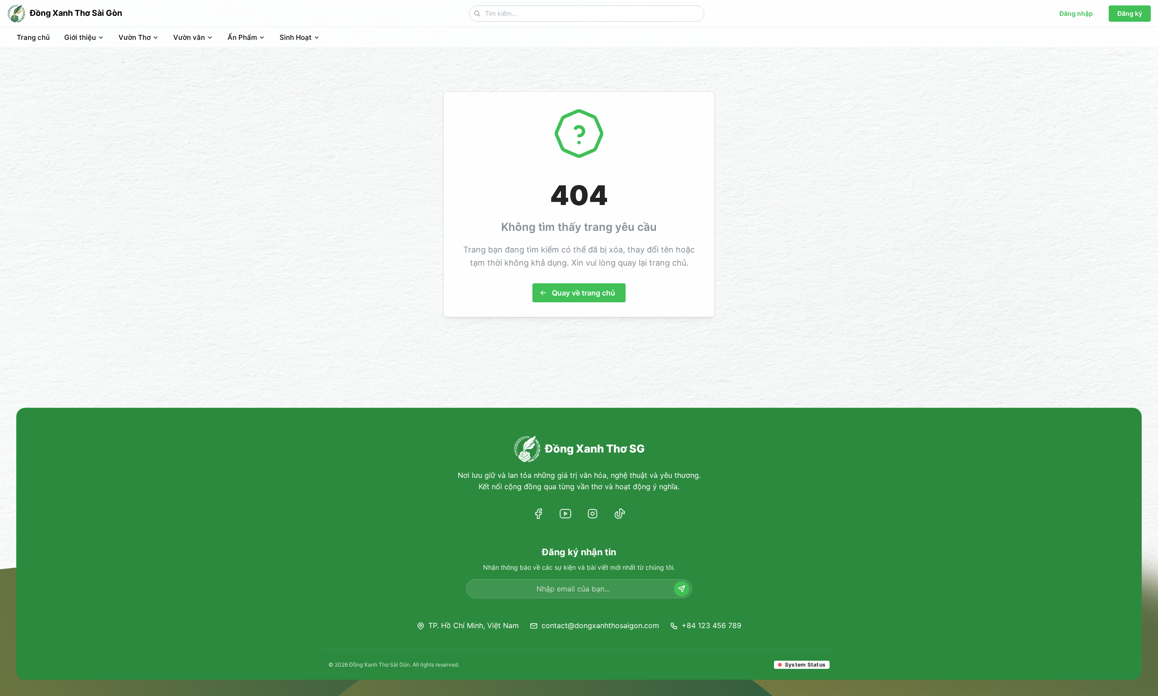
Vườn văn (189, 37)
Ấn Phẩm (242, 37)
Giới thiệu (80, 37)
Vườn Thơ (135, 37)
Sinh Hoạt (296, 37)
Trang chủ (33, 37)
